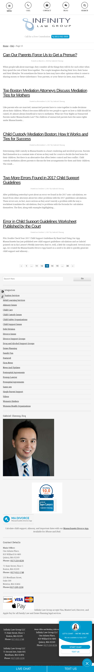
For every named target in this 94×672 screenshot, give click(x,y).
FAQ (12, 46)
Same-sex (7, 387)
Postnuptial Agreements (14, 372)
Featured (7, 358)
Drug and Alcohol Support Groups (18, 343)
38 (67, 265)
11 (37, 265)
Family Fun (8, 353)
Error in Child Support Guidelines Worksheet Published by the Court (39, 223)
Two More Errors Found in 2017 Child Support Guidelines (41, 180)
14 (52, 265)
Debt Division (9, 329)
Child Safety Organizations (15, 320)
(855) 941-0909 (61, 36)
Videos (6, 397)
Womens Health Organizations (17, 406)
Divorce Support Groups (14, 339)
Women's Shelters (11, 401)
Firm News (8, 363)
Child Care (8, 310)
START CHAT (76, 647)
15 (57, 265)
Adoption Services (11, 295)
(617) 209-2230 (16, 587)
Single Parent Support (13, 392)
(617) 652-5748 (17, 572)
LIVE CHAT (23, 669)
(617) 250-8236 (17, 561)
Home (5, 46)
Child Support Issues (12, 324)
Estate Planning (10, 348)
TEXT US (71, 669)
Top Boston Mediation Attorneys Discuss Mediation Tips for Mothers (45, 92)
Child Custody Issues (12, 315)
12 (42, 265)
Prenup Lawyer (10, 377)
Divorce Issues (9, 334)
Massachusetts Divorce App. (76, 528)
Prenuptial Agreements (13, 382)
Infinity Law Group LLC (47, 24)
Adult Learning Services (14, 300)
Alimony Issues (10, 305)
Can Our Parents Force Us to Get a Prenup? (40, 54)
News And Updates (11, 368)
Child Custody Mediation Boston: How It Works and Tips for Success (45, 136)
